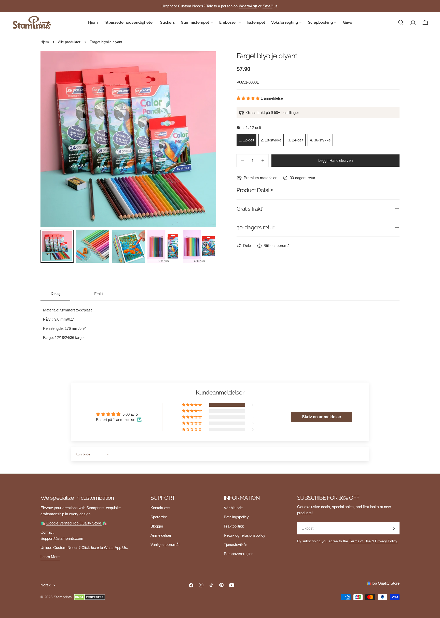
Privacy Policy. (386, 541)
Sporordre (158, 517)
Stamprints (63, 597)
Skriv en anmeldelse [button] (321, 417)
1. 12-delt (246, 140)
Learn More (50, 557)
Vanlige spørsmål (164, 544)
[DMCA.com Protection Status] (89, 597)
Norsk (45, 585)
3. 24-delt (295, 140)
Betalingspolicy (236, 517)
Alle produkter (69, 42)
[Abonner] (393, 528)
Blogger (156, 526)
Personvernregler (238, 553)
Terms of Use (360, 541)
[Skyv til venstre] (53, 139)
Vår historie (233, 508)
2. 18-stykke (271, 140)
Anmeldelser (160, 535)
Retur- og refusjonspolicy (244, 535)
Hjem (44, 42)
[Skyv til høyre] (204, 139)
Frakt (98, 294)
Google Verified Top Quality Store (74, 523)
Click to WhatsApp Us (103, 547)
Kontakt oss (160, 508)
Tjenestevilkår (235, 544)
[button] (249, 98)
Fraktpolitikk (234, 526)
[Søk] (401, 22)
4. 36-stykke (320, 140)
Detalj (55, 293)
